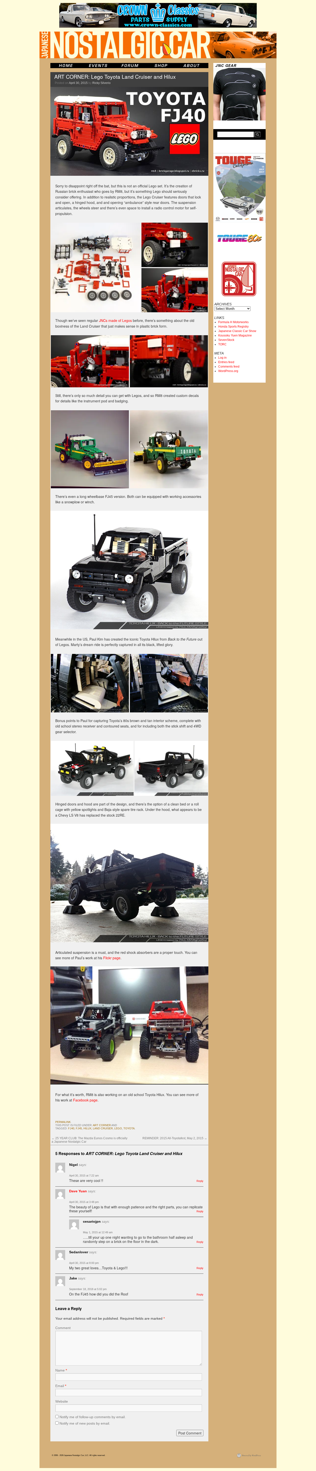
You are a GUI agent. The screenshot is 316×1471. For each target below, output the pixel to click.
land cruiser (103, 1128)
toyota (129, 1128)
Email (60, 1386)
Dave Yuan (78, 1191)
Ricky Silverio (101, 83)
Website (61, 1401)
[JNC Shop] (161, 65)
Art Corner (102, 1125)
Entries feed (226, 362)
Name (61, 1370)
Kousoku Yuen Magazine (235, 335)
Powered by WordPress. (251, 1455)
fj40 (71, 1128)
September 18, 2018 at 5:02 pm (88, 1289)
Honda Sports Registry (233, 326)
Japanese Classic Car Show (237, 331)
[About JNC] (192, 65)
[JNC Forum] (130, 65)
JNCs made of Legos (115, 320)
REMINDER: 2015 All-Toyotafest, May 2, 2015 (174, 1138)
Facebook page (85, 1100)
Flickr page (111, 957)
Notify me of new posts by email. (84, 1423)
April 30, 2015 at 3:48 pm (84, 1201)
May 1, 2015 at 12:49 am (98, 1232)
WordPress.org (228, 371)
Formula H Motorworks (233, 322)
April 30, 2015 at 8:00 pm (84, 1262)
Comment (63, 1328)
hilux (87, 1128)
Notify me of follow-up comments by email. (92, 1417)
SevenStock (226, 340)
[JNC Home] (65, 65)
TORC (222, 344)
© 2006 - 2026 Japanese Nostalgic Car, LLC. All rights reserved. (78, 1455)
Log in (222, 357)
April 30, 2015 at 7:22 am (84, 1175)
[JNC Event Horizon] (98, 65)
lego (118, 1128)
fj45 (79, 1128)
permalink (63, 1121)
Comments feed (228, 366)
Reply (200, 1180)
